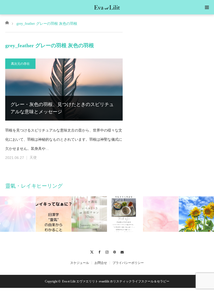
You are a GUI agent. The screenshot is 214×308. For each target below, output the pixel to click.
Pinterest (114, 251)
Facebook (99, 251)
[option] (18, 214)
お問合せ (100, 262)
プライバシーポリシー (128, 262)
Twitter (92, 251)
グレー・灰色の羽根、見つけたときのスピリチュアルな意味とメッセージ (62, 108)
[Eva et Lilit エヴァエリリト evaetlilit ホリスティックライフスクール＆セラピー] (107, 6)
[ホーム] (7, 22)
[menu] (206, 7)
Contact (122, 251)
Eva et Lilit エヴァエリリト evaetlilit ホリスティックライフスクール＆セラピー (115, 281)
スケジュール (79, 262)
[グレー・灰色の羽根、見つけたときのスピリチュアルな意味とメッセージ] (64, 89)
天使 (33, 157)
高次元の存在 (20, 64)
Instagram (107, 251)
